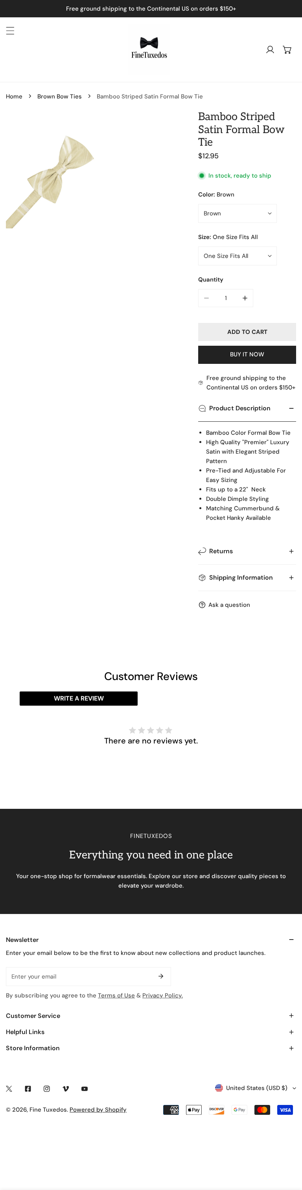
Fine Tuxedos (48, 1110)
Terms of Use (116, 995)
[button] (287, 49)
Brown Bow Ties (59, 96)
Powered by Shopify (98, 1110)
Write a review (79, 698)
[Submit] (160, 976)
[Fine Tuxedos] (149, 49)
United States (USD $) (256, 1088)
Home (14, 96)
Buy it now (247, 354)
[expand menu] (10, 30)
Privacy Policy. (162, 995)
